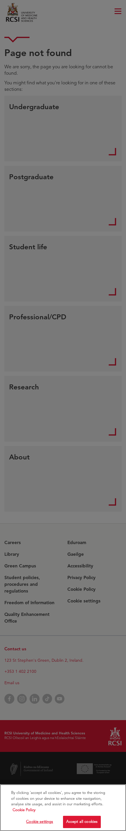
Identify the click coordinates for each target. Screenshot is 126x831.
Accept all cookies (82, 821)
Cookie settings (39, 821)
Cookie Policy (24, 810)
